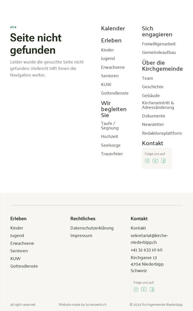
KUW (15, 258)
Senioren (19, 250)
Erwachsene (22, 243)
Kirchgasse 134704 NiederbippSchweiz (147, 263)
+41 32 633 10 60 (147, 249)
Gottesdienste (24, 266)
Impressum (81, 235)
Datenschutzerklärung (92, 227)
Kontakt (138, 227)
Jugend (17, 235)
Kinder (16, 227)
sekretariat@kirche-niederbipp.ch (149, 238)
